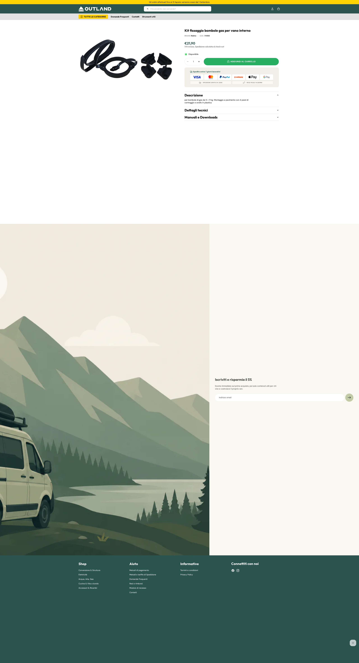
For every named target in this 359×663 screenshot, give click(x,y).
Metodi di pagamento (139, 570)
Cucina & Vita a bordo (89, 583)
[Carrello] (278, 9)
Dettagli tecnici (196, 110)
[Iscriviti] (349, 398)
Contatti (133, 592)
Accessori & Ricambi (88, 588)
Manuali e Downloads (201, 117)
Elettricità (83, 574)
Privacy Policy (186, 574)
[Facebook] (233, 570)
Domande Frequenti (138, 579)
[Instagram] (238, 570)
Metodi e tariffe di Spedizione (142, 574)
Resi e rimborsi (136, 583)
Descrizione (194, 95)
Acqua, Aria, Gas (86, 579)
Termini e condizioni (189, 570)
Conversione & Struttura (89, 570)
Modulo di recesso (137, 588)
